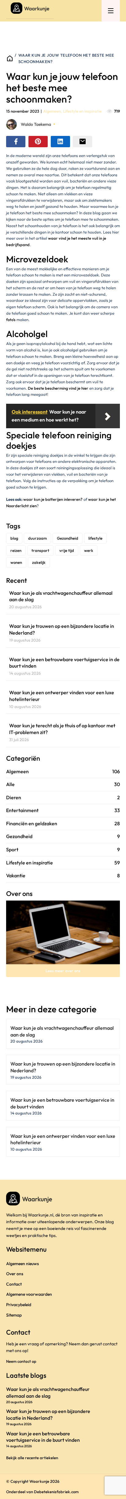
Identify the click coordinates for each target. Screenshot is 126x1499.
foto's (11, 319)
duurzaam (37, 538)
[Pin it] (38, 141)
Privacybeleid (18, 1304)
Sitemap (14, 1315)
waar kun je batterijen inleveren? (53, 499)
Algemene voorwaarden (29, 1294)
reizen (15, 550)
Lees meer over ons (63, 970)
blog (14, 538)
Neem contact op (21, 1361)
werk (88, 550)
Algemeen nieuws (22, 1263)
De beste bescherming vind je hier (58, 388)
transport (40, 550)
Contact (14, 1284)
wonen (16, 562)
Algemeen (52, 111)
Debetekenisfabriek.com (56, 1491)
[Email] (82, 141)
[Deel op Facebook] (15, 141)
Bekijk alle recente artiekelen (32, 1457)
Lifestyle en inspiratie (82, 111)
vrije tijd (66, 550)
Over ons (14, 1273)
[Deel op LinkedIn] (60, 141)
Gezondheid (67, 538)
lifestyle (95, 538)
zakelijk (39, 562)
